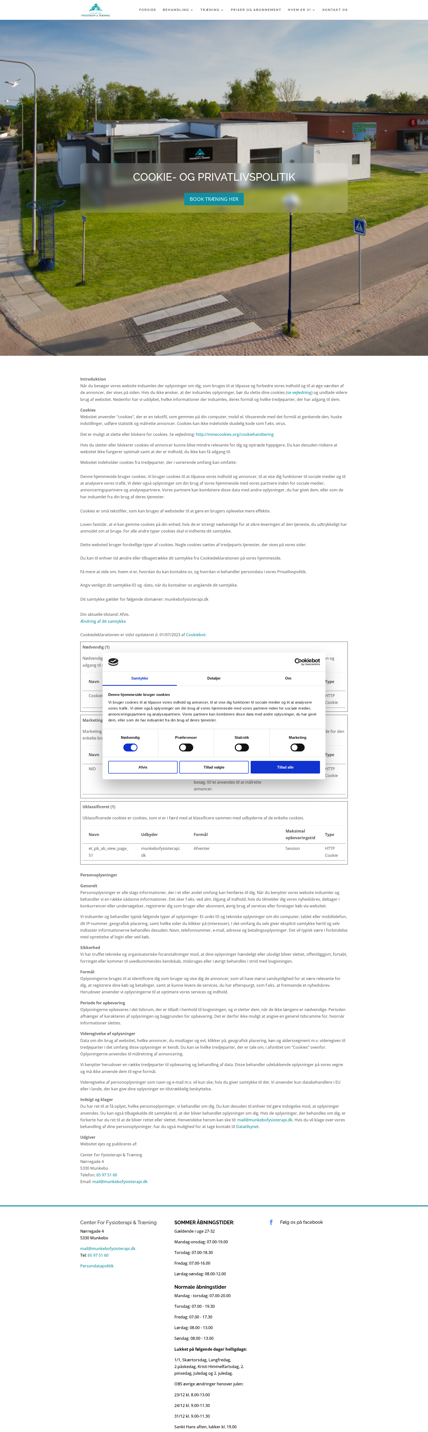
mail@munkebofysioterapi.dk (265, 1120)
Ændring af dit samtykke (103, 621)
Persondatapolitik (97, 1266)
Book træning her (214, 198)
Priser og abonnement (256, 10)
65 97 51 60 (106, 1175)
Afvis (142, 767)
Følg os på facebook (301, 1222)
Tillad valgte (214, 767)
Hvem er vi (299, 10)
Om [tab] (288, 678)
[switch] (186, 747)
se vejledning (299, 392)
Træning (209, 10)
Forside (147, 10)
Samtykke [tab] (139, 678)
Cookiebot (195, 634)
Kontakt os (335, 10)
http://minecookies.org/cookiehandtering (235, 434)
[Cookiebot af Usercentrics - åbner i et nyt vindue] (298, 662)
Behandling (176, 10)
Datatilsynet (247, 1126)
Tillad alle (285, 767)
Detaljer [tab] (214, 678)
